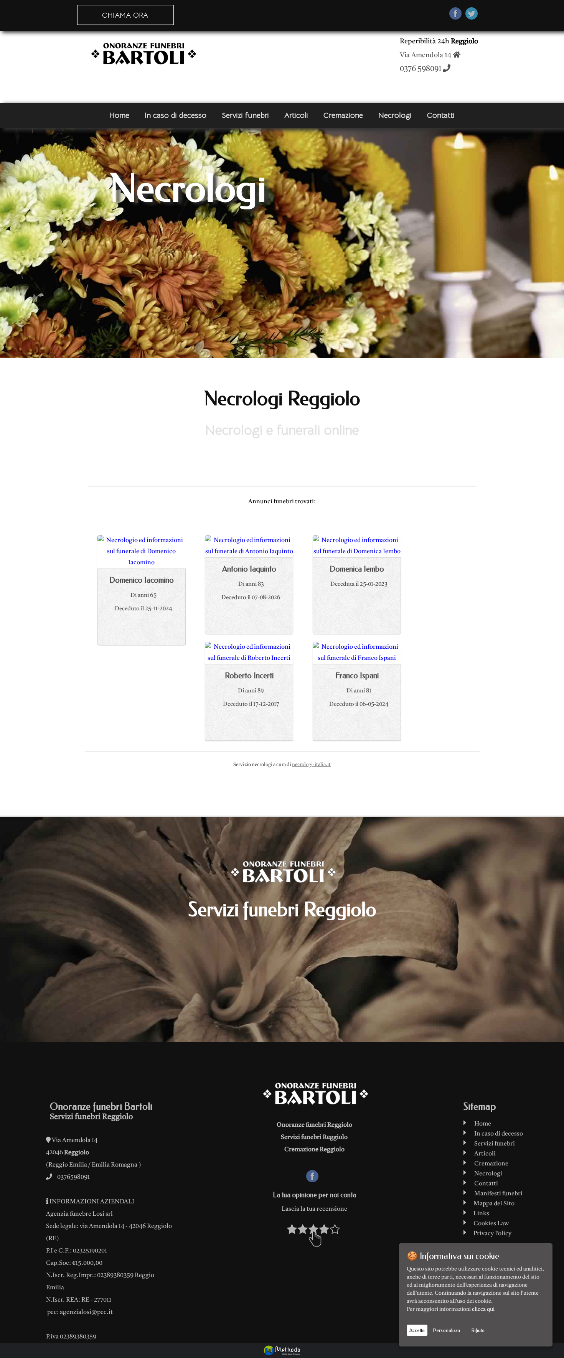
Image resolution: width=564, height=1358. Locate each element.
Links (479, 1214)
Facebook (319, 1175)
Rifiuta (478, 1330)
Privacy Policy (490, 1234)
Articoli (296, 115)
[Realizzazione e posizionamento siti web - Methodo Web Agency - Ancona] (282, 1350)
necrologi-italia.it (311, 764)
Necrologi (395, 115)
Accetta (417, 1330)
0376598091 (73, 1177)
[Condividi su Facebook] (455, 15)
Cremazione (343, 115)
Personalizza (446, 1330)
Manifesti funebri (498, 1194)
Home (119, 115)
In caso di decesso (175, 115)
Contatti (441, 115)
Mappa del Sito (492, 1204)
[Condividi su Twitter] (471, 15)
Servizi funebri (245, 115)
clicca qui (483, 1309)
